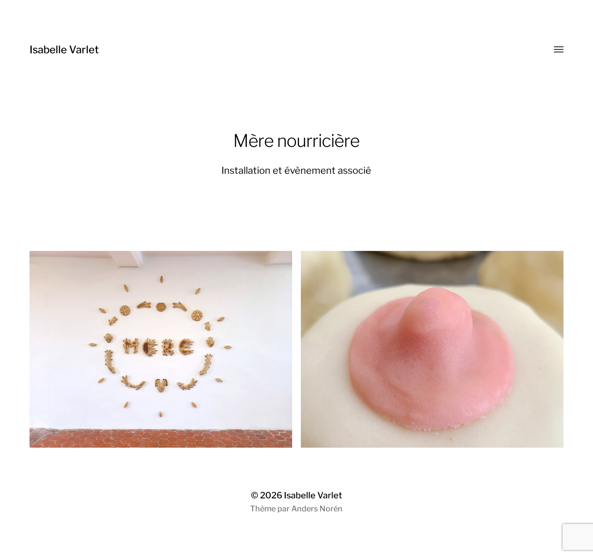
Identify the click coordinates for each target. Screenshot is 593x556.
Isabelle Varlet (64, 49)
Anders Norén (317, 508)
